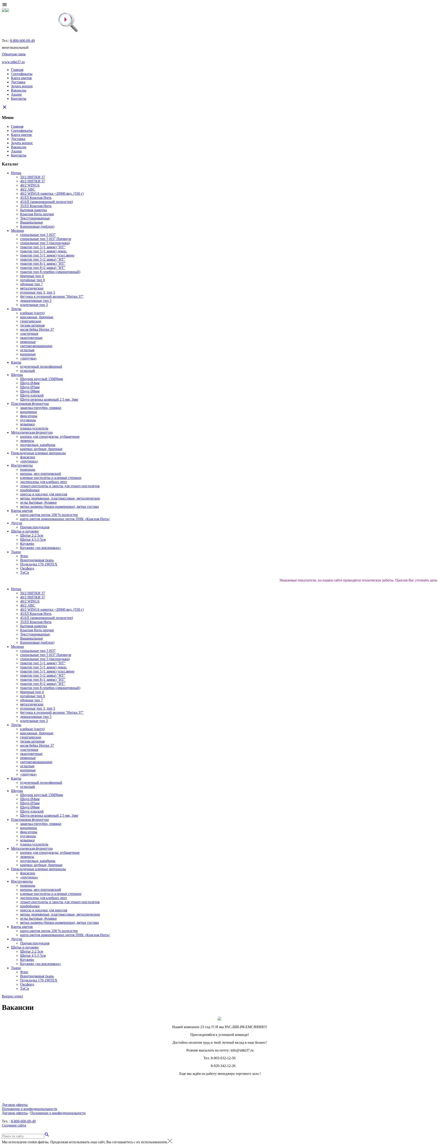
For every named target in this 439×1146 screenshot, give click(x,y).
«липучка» (28, 358)
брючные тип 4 (32, 276)
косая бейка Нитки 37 (37, 329)
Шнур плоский (32, 395)
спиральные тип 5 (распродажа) (45, 243)
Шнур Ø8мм (30, 391)
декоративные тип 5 (35, 301)
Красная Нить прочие (37, 214)
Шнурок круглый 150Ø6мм (41, 379)
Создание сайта (14, 1125)
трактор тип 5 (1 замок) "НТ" (43, 247)
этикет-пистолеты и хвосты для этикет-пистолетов (60, 486)
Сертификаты (21, 74)
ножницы (27, 469)
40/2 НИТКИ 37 (32, 181)
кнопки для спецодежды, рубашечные (50, 436)
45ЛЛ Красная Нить (35, 198)
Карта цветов (21, 78)
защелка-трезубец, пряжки (40, 408)
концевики (28, 412)
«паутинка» (29, 461)
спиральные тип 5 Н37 (38, 235)
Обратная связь (14, 54)
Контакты (18, 98)
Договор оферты (15, 1105)
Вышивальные (31, 222)
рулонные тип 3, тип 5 (37, 292)
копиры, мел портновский (40, 474)
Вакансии (18, 90)
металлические (31, 288)
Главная (17, 70)
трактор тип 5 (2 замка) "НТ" (42, 259)
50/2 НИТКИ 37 (32, 177)
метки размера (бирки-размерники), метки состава (59, 506)
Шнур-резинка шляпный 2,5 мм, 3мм (49, 399)
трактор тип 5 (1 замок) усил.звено (47, 255)
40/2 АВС (27, 189)
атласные (27, 350)
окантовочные (31, 338)
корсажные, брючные (36, 317)
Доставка (18, 82)
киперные (28, 354)
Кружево (27, 544)
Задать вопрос (22, 86)
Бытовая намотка (33, 210)
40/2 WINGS (30, 185)
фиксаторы (28, 416)
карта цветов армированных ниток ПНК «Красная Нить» (65, 519)
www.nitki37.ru (13, 62)
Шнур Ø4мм (30, 383)
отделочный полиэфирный (41, 366)
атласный (27, 371)
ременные (28, 342)
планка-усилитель (34, 428)
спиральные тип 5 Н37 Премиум (45, 239)
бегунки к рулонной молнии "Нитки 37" (52, 296)
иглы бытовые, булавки (38, 502)
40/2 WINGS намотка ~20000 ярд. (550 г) (52, 193)
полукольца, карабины (37, 445)
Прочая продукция (34, 527)
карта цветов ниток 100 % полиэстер (49, 515)
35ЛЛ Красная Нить (35, 206)
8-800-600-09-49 (22, 41)
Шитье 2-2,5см (31, 535)
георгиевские (30, 321)
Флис (24, 556)
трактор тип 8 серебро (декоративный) (50, 272)
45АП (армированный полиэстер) (46, 202)
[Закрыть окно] (170, 1142)
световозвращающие (36, 346)
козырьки (27, 424)
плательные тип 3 (34, 305)
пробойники (30, 490)
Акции (16, 94)
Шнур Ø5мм (30, 387)
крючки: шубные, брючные (41, 449)
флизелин (27, 457)
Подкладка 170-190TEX (38, 564)
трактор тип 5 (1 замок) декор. (43, 251)
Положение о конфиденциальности (29, 1109)
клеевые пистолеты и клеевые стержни (50, 478)
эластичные (29, 333)
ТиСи (24, 572)
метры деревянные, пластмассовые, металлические (60, 498)
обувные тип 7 (31, 284)
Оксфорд (27, 568)
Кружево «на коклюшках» (40, 548)
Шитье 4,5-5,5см (33, 539)
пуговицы (28, 420)
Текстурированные (35, 218)
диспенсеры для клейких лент (43, 482)
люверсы (27, 441)
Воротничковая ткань (37, 560)
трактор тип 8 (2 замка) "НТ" (42, 268)
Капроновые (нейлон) (37, 226)
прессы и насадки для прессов (43, 494)
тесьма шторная (32, 325)
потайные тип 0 (32, 280)
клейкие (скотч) (32, 313)
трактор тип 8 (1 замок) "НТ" (43, 263)
